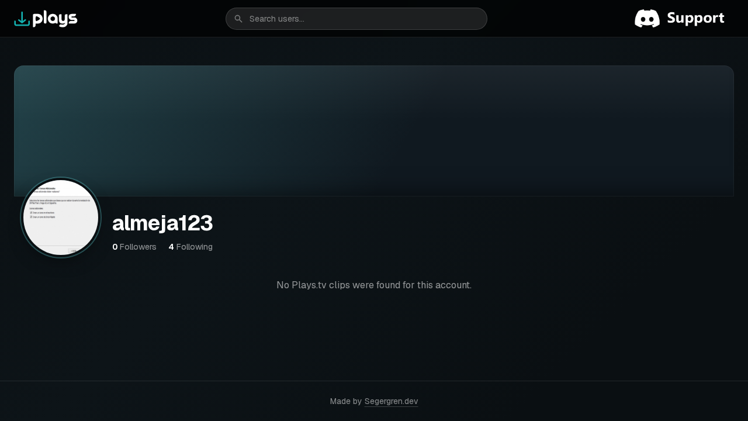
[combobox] (356, 19)
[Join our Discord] (684, 18)
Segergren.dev (391, 401)
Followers (134, 246)
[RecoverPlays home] (46, 18)
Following (190, 246)
